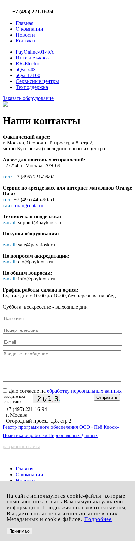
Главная (24, 23)
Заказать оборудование (28, 98)
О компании (29, 29)
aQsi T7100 (28, 75)
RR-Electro (27, 63)
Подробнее (98, 519)
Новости (25, 35)
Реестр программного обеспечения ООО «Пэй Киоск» (61, 427)
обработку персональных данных (84, 391)
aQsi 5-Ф (25, 69)
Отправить (106, 397)
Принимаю (19, 531)
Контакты (27, 40)
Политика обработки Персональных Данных (50, 435)
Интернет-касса (33, 57)
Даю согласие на (65, 391)
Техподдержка (32, 87)
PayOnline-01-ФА (35, 52)
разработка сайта (21, 446)
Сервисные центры (37, 81)
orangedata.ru (29, 205)
